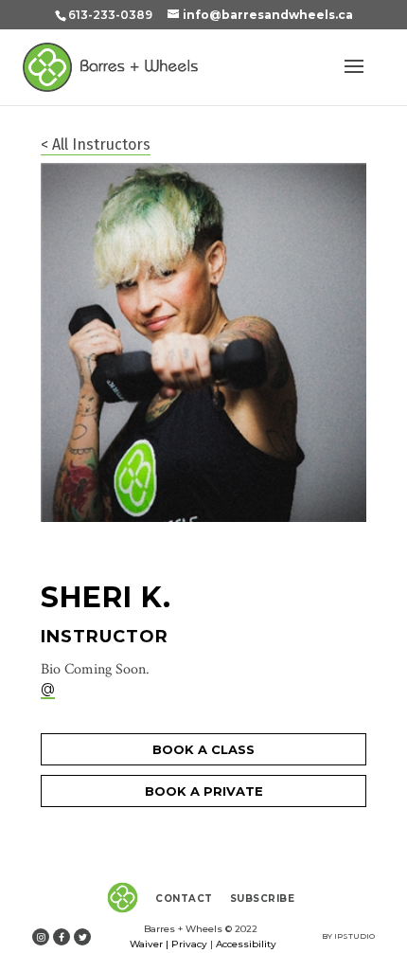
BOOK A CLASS (203, 749)
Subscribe (262, 898)
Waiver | (149, 944)
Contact (184, 898)
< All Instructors (95, 144)
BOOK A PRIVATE (204, 791)
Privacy (189, 944)
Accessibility (246, 944)
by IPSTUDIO (348, 936)
